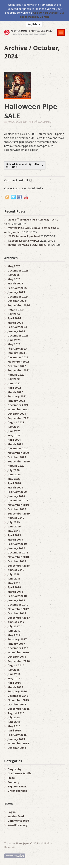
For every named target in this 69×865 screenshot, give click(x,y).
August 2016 (16, 665)
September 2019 (19, 513)
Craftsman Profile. (20, 773)
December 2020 (18, 448)
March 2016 (15, 687)
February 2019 (17, 543)
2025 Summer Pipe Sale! (24, 236)
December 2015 (18, 695)
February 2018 (17, 596)
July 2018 (14, 574)
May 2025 (14, 279)
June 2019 (14, 526)
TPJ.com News (17, 786)
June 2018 (14, 578)
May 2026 (14, 266)
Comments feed (18, 820)
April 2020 (14, 483)
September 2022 (19, 370)
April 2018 (14, 587)
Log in (12, 812)
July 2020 (14, 470)
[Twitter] (13, 197)
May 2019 (14, 531)
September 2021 (19, 418)
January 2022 (16, 400)
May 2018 (14, 583)
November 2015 (18, 700)
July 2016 (14, 669)
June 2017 (14, 630)
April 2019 (14, 535)
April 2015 (14, 730)
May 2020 (14, 478)
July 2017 (14, 626)
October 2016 (17, 656)
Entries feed (16, 816)
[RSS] (7, 197)
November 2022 (18, 361)
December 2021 (18, 405)
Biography (14, 769)
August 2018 (16, 570)
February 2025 (17, 288)
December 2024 (18, 296)
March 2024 (15, 322)
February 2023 (17, 348)
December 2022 (18, 357)
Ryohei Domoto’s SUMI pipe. (27, 245)
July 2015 (14, 717)
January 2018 (16, 600)
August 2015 (16, 713)
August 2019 (16, 517)
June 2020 (14, 474)
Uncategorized (17, 121)
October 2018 (17, 561)
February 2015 (17, 734)
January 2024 (16, 331)
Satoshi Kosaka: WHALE (23, 240)
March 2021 (15, 444)
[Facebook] (20, 197)
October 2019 (17, 509)
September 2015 (19, 708)
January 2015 (16, 739)
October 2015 (17, 704)
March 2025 (15, 283)
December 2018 (18, 552)
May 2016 (14, 678)
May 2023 (14, 344)
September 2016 (19, 661)
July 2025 (14, 274)
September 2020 (19, 461)
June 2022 (14, 383)
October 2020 (17, 457)
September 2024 (19, 305)
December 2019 (18, 500)
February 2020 (17, 491)
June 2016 (14, 674)
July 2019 (14, 522)
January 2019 (16, 548)
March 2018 (15, 591)
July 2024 (14, 314)
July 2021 (14, 426)
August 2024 (16, 309)
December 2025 (18, 270)
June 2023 (14, 340)
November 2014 (18, 743)
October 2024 (17, 301)
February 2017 (17, 639)
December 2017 (18, 604)
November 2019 (18, 505)
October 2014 (17, 748)
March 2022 (15, 392)
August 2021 (16, 422)
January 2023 (16, 353)
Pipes (11, 777)
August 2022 (16, 374)
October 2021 (17, 413)
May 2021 (14, 435)
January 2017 (16, 643)
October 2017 (17, 613)
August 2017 (16, 622)
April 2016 (14, 682)
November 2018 (18, 557)
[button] (34, 24)
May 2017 (14, 635)
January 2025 (16, 292)
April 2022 (14, 387)
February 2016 (17, 691)
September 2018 (19, 565)
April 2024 (14, 318)
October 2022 (17, 366)
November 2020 (18, 452)
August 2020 (16, 465)
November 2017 (18, 609)
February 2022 (17, 396)
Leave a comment (42, 121)
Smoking (13, 782)
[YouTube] (26, 197)
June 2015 (14, 721)
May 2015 (14, 726)
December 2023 (18, 335)
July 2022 (14, 379)
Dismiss (44, 16)
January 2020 (16, 496)
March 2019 (15, 539)
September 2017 (19, 617)
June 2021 (14, 431)
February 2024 (17, 327)
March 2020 (15, 487)
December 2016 (18, 648)
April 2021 (14, 439)
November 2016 (18, 652)
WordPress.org (18, 825)
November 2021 (18, 409)
